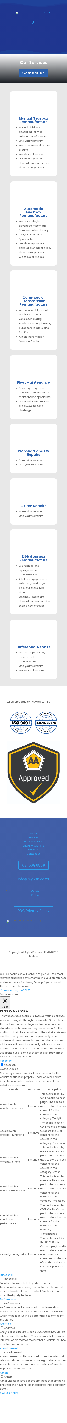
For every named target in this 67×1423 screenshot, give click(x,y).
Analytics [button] (5, 1323)
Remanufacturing (33, 841)
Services (33, 837)
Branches (33, 849)
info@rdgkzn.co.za (33, 879)
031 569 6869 (33, 865)
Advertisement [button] (9, 1348)
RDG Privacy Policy (33, 910)
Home (33, 833)
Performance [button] (8, 1299)
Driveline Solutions (33, 845)
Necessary (10, 1065)
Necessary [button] (6, 1060)
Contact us (33, 72)
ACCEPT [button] (26, 990)
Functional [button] (6, 1275)
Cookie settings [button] (10, 990)
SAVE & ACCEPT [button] (9, 1393)
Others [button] (4, 1372)
